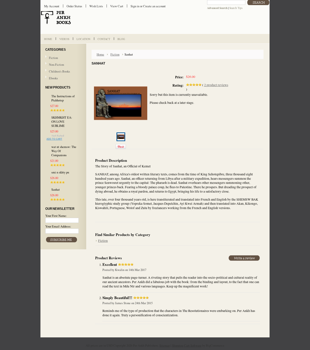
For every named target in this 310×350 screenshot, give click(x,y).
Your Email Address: (58, 226)
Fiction (53, 58)
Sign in (135, 6)
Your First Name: (56, 215)
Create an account (154, 6)
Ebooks (53, 78)
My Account (51, 6)
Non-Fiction (56, 64)
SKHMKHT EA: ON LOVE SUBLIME (61, 121)
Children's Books (59, 71)
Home (100, 54)
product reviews (216, 85)
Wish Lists (96, 6)
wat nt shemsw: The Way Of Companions (63, 151)
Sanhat (55, 189)
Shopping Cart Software (187, 345)
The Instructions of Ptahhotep (63, 98)
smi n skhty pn (60, 172)
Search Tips (235, 8)
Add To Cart (54, 139)
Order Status (74, 6)
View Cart (116, 6)
